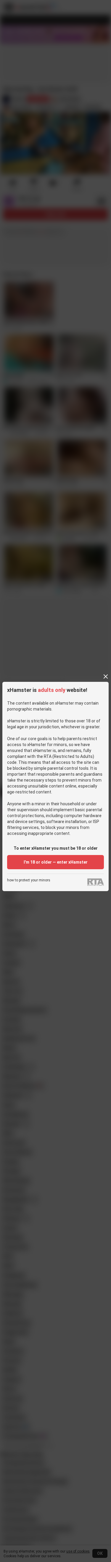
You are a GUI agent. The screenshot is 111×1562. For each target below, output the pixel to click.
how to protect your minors (28, 880)
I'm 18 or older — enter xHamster (56, 862)
